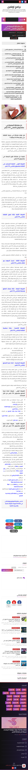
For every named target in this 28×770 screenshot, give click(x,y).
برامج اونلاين (14, 6)
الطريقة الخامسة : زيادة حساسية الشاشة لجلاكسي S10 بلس (15, 80)
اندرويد (13, 35)
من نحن (22, 754)
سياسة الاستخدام (20, 750)
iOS (23, 690)
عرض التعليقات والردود (7, 570)
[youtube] (20, 2)
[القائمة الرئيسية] (3, 19)
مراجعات (16, 706)
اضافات (11, 690)
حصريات (22, 699)
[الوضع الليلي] (24, 766)
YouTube (19, 503)
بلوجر (23, 696)
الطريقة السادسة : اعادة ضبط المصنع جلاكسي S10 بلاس (14, 84)
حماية (15, 699)
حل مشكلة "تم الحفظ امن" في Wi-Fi (11, 630)
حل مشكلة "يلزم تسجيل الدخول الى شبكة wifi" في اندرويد (11, 620)
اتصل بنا (22, 757)
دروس (8, 699)
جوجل (9, 696)
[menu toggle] (25, 2)
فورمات (22, 703)
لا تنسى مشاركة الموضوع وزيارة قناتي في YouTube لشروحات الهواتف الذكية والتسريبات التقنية (13, 97)
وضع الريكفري (13, 453)
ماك (23, 706)
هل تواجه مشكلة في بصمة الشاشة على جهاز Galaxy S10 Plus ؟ (14, 54)
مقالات (22, 709)
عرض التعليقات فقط (18, 570)
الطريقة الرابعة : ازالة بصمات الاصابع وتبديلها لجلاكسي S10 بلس (14, 75)
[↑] (14, 763)
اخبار (18, 690)
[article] (14, 540)
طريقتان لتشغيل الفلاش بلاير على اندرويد (11, 641)
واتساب (15, 709)
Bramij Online (23, 734)
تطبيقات (16, 696)
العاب (12, 693)
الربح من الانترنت (20, 693)
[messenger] (22, 2)
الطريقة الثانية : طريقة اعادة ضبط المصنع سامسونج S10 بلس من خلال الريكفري (14, 92)
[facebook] (15, 768)
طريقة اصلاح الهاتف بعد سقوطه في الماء (12, 664)
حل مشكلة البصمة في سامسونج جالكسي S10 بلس (15, 50)
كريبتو (7, 703)
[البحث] (2, 2)
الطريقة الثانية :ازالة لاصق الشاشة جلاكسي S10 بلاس (15, 67)
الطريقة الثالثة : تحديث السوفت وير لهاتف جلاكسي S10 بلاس (15, 71)
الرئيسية (21, 20)
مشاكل (8, 706)
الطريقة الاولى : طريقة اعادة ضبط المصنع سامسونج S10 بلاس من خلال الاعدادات (14, 88)
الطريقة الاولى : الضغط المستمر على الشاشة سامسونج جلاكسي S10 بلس (14, 63)
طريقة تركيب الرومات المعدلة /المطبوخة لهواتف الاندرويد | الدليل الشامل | (11, 653)
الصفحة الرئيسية (20, 35)
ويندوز (8, 709)
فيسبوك (15, 703)
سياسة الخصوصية (20, 746)
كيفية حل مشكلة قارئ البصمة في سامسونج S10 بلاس (15, 59)
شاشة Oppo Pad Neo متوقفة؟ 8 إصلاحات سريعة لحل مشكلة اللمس (15, 731)
